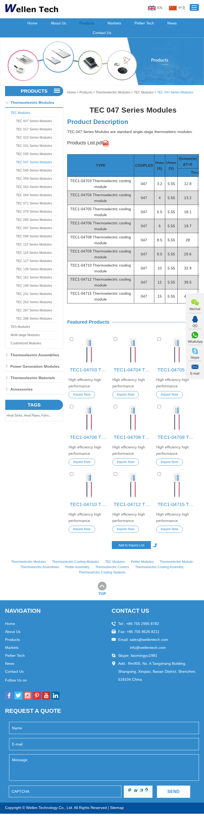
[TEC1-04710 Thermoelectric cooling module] (89, 486)
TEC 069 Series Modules (34, 195)
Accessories (21, 389)
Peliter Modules (142, 562)
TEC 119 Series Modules (34, 253)
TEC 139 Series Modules (34, 269)
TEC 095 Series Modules (34, 220)
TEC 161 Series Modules (34, 277)
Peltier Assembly (77, 567)
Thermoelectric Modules (113, 92)
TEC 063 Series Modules (34, 187)
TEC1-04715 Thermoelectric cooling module (177, 504)
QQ (195, 326)
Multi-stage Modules (25, 335)
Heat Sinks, (15, 415)
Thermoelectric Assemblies (34, 355)
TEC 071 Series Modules (34, 203)
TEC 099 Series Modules (34, 236)
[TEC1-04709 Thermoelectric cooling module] (176, 418)
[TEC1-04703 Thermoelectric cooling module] (89, 351)
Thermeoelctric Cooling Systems (102, 572)
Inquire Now (82, 394)
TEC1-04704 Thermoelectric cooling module (134, 369)
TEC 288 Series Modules (34, 318)
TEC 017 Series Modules (34, 129)
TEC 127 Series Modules (34, 261)
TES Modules (20, 327)
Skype (194, 357)
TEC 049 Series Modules (34, 170)
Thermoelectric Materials (32, 378)
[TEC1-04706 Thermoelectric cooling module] (89, 418)
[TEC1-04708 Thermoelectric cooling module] (133, 418)
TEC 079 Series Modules (34, 211)
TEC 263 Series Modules (34, 302)
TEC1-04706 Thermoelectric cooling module (90, 437)
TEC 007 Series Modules (34, 121)
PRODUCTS (34, 91)
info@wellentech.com (148, 647)
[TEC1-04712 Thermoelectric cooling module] (133, 486)
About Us (58, 23)
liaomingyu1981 (144, 655)
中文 (182, 8)
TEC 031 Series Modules (34, 146)
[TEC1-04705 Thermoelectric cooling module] (176, 351)
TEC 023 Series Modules (34, 137)
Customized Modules (26, 343)
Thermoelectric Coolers (112, 567)
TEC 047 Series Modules (34, 162)
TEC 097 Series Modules (34, 228)
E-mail (194, 373)
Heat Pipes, (32, 415)
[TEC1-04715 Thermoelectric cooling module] (176, 486)
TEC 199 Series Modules (34, 286)
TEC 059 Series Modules (34, 179)
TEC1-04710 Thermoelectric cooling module (90, 504)
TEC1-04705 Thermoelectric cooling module (177, 369)
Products (86, 23)
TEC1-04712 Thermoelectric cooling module (134, 504)
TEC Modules (144, 92)
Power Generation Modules (35, 366)
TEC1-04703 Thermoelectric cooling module (90, 369)
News (172, 23)
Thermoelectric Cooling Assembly (159, 567)
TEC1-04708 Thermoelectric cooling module (134, 437)
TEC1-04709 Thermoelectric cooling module (177, 437)
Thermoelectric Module (176, 562)
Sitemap (117, 807)
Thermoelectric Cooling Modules (75, 562)
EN (159, 8)
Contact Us (102, 33)
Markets (114, 23)
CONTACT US (130, 610)
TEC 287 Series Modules (34, 310)
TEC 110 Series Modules (34, 244)
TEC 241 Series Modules (34, 294)
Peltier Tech (144, 23)
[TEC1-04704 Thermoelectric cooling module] (133, 351)
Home (32, 23)
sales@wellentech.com (149, 639)
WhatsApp (195, 342)
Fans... (46, 415)
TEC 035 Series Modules (34, 154)
